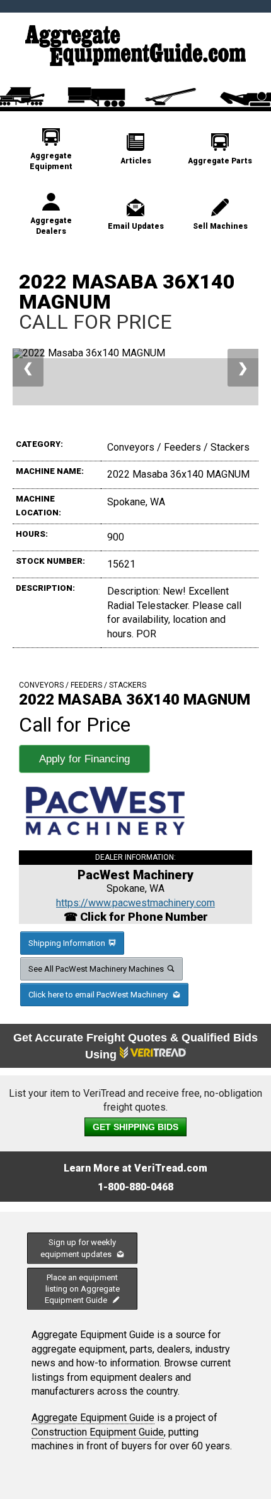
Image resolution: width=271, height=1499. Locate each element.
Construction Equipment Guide (98, 1432)
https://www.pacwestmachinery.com (135, 903)
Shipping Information (66, 943)
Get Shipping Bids (135, 1127)
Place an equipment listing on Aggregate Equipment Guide (82, 1289)
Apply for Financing (84, 759)
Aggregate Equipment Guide (93, 1418)
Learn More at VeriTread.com (135, 1168)
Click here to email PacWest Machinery (99, 994)
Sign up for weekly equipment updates (78, 1248)
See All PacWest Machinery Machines (96, 969)
